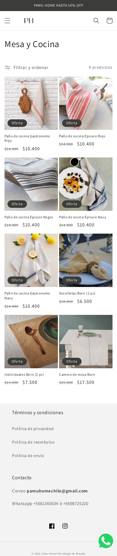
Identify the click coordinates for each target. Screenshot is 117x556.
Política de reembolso (33, 442)
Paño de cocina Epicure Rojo (82, 136)
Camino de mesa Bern (77, 374)
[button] (7, 20)
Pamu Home (49, 553)
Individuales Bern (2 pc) (24, 374)
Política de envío (28, 455)
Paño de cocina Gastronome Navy (27, 295)
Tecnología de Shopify (72, 553)
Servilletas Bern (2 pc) (77, 293)
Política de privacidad (33, 428)
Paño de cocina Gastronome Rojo (27, 138)
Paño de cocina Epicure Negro (28, 217)
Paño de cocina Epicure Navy (82, 217)
